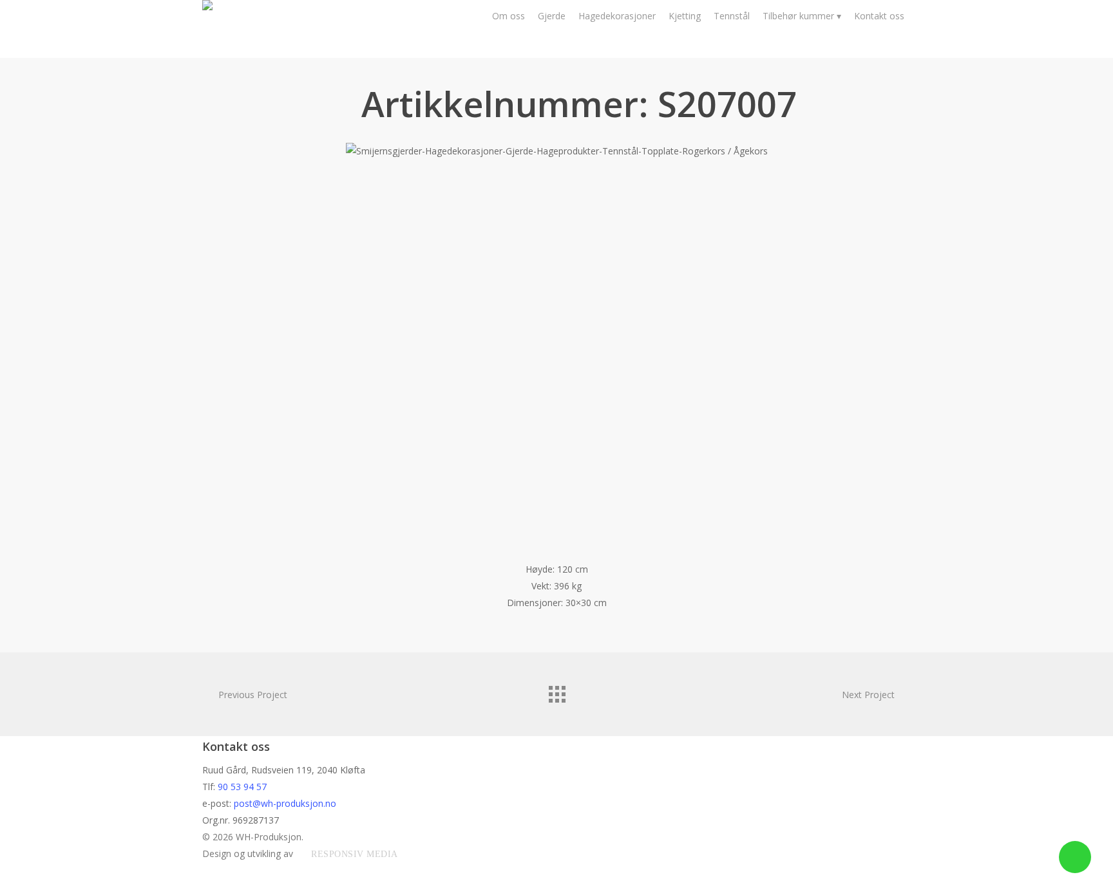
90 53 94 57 (242, 786)
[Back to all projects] (556, 691)
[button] (556, 886)
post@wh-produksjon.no (285, 803)
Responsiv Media (354, 854)
